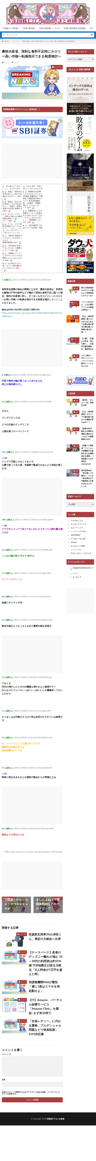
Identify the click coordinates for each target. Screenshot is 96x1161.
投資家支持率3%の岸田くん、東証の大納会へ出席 (45, 936)
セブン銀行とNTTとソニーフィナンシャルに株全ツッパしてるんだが (87, 361)
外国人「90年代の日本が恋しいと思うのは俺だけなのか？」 (12, 194)
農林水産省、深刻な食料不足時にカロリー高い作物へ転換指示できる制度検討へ (49, 41)
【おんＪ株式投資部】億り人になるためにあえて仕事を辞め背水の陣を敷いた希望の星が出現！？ (87, 324)
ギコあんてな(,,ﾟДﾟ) (78, 539)
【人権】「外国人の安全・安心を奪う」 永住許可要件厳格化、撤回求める (87, 344)
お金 (77, 288)
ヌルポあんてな (77, 520)
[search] (91, 35)
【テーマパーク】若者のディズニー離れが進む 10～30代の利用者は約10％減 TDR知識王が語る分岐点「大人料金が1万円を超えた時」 (45, 963)
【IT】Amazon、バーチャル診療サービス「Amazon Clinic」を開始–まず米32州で (45, 1007)
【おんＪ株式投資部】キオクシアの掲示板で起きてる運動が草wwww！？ (87, 417)
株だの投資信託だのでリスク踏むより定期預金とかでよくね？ (87, 292)
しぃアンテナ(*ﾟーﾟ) (78, 531)
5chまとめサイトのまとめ (81, 553)
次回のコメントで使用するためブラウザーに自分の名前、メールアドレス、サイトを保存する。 (31, 1093)
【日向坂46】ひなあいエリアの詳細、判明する (32, 228)
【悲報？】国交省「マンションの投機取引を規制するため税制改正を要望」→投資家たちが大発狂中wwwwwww (87, 455)
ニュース (15, 41)
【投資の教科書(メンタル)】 (49, 28)
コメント (6, 1054)
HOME (6, 41)
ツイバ (75, 573)
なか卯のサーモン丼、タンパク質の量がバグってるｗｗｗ (12, 266)
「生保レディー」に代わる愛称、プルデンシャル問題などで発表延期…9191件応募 (45, 1028)
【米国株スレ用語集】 (10, 28)
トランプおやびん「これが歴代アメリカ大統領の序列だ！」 (87, 306)
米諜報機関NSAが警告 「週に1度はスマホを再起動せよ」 (45, 986)
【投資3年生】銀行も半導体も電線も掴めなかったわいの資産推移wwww (87, 434)
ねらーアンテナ (77, 528)
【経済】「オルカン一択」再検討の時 (87, 402)
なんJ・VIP (22, 934)
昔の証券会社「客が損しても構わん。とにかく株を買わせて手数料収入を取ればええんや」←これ (87, 478)
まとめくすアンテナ (78, 524)
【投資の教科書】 (29, 28)
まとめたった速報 (78, 546)
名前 (3, 1080)
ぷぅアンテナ (76, 550)
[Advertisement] (32, 161)
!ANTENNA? (76, 535)
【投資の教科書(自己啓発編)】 (75, 28)
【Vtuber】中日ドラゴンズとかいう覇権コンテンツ (12, 248)
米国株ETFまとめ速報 (55, 1119)
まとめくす (77, 577)
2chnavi (74, 542)
